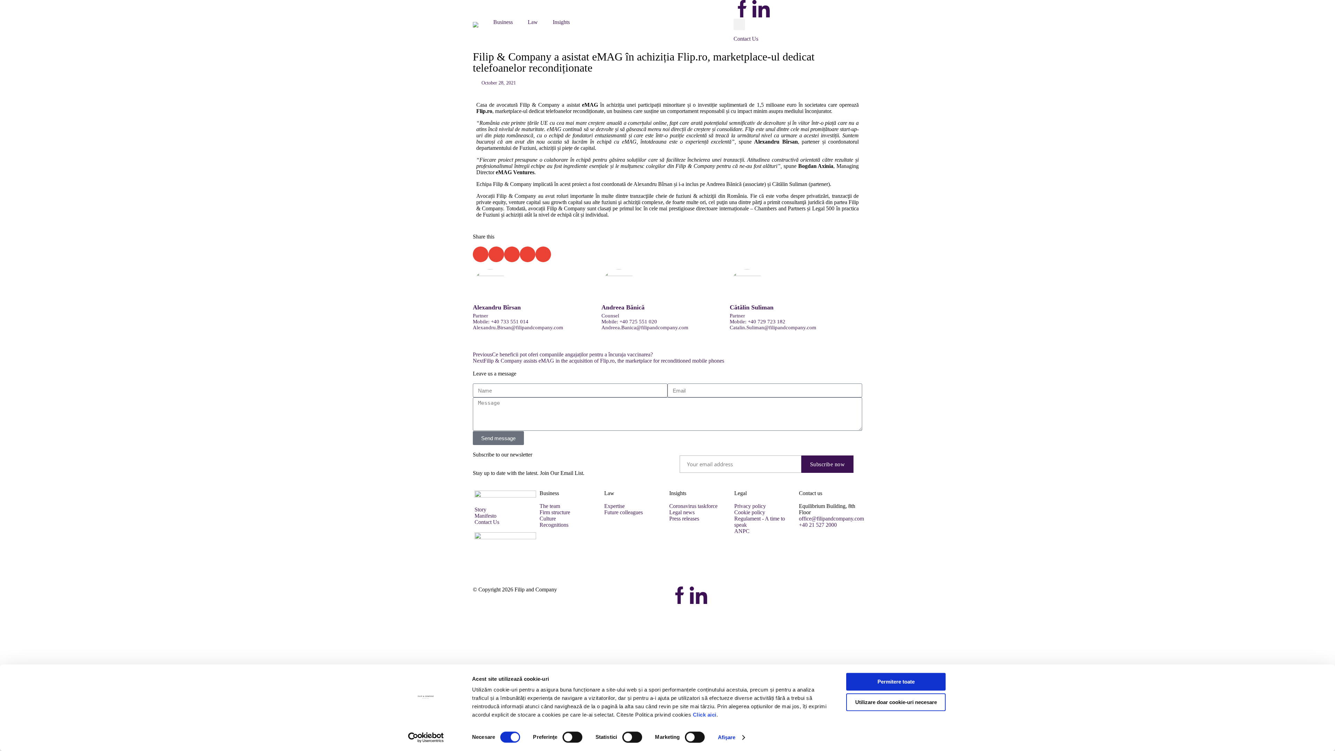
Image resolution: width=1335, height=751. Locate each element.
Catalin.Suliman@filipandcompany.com (773, 327)
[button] (479, 24)
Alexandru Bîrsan (497, 307)
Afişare (727, 737)
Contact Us (746, 39)
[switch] (572, 737)
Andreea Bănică (623, 307)
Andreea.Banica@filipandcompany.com (644, 327)
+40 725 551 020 (638, 321)
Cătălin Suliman (752, 307)
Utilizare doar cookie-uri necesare (896, 702)
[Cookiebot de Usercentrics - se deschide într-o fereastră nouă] (426, 737)
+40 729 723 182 (766, 321)
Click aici (705, 715)
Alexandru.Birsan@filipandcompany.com (518, 327)
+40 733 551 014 (509, 321)
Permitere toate (896, 682)
